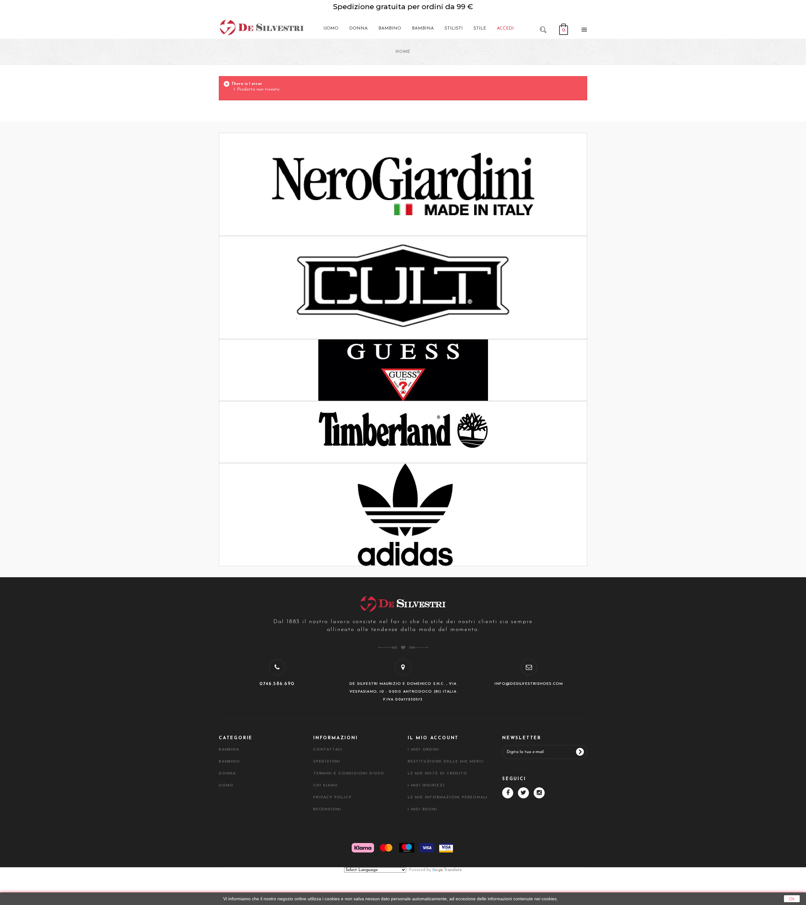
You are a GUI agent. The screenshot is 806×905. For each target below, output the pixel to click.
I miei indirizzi (426, 785)
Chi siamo (325, 785)
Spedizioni (326, 761)
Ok (792, 898)
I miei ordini (423, 749)
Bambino (229, 761)
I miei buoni (422, 809)
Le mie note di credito (438, 773)
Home (402, 52)
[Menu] (582, 31)
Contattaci (328, 749)
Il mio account (433, 738)
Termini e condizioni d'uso (348, 773)
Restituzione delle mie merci (446, 761)
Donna (227, 773)
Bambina (229, 749)
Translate (453, 870)
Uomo (226, 785)
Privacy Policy (332, 797)
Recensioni (327, 809)
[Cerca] (543, 29)
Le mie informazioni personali (448, 797)
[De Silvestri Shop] (261, 27)
